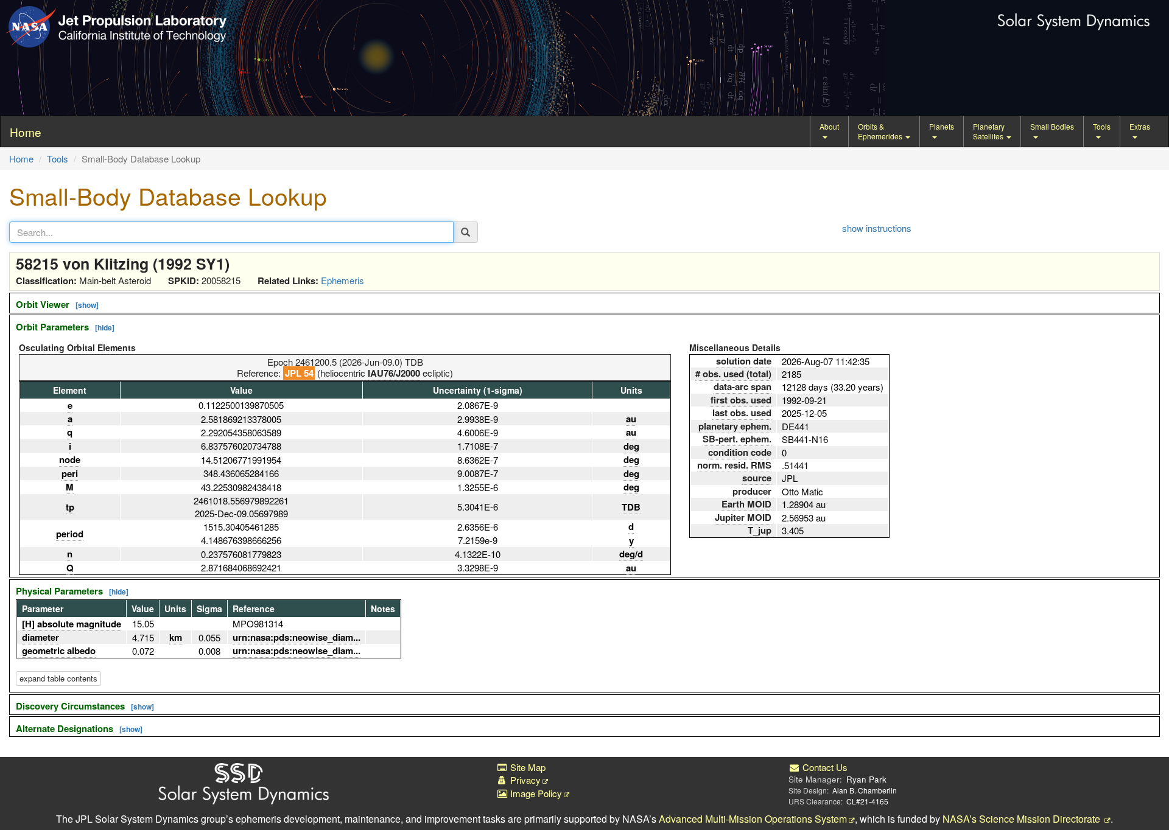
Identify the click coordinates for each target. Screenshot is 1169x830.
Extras (1139, 126)
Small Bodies (1052, 126)
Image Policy (535, 793)
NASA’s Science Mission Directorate (1023, 819)
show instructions (876, 227)
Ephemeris (342, 280)
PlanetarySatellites (989, 131)
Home (21, 158)
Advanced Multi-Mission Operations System (753, 819)
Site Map (527, 767)
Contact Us (824, 767)
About (829, 126)
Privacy (524, 779)
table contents (58, 678)
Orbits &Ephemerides (881, 131)
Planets (941, 126)
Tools (1102, 126)
